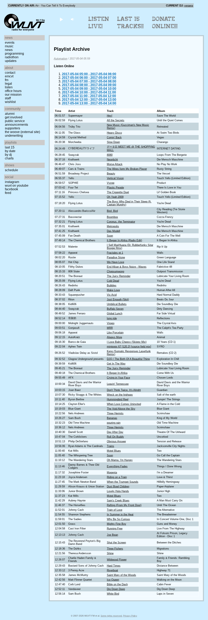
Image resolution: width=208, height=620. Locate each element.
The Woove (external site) (22, 132)
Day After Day (115, 432)
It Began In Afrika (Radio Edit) (124, 240)
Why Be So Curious (118, 519)
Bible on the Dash (117, 584)
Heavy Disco (114, 132)
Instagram (12, 182)
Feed (8, 193)
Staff (8, 98)
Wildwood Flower (117, 559)
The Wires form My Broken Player (127, 168)
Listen (9, 87)
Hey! (109, 115)
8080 (110, 154)
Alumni (10, 113)
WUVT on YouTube (16, 185)
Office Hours (13, 91)
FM (6, 80)
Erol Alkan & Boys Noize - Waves (126, 266)
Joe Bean (112, 534)
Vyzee (110, 182)
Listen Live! (98, 22)
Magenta (112, 472)
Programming (14, 53)
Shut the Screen (116, 542)
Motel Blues (114, 450)
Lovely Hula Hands (118, 491)
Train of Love (114, 509)
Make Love (113, 290)
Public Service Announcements (16, 122)
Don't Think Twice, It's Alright (124, 390)
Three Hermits (115, 413)
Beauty (111, 173)
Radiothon (11, 57)
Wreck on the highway (120, 394)
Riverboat (112, 570)
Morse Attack (114, 164)
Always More (114, 337)
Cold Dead (113, 280)
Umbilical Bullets (117, 304)
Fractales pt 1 (115, 252)
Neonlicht (112, 159)
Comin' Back (114, 137)
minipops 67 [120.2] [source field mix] (129, 346)
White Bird (113, 593)
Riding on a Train (117, 477)
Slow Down (113, 142)
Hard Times (113, 565)
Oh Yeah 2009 (115, 196)
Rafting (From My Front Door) (124, 505)
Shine (110, 553)
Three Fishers (115, 548)
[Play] (61, 19)
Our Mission (13, 94)
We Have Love (115, 262)
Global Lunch (114, 313)
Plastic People (115, 187)
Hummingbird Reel (117, 399)
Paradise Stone (116, 257)
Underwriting (14, 135)
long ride (112, 318)
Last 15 (9, 147)
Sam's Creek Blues (118, 500)
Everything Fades (117, 466)
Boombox (112, 217)
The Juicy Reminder (118, 276)
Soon (110, 235)
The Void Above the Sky (121, 408)
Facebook (11, 189)
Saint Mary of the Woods (121, 575)
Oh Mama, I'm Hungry (120, 460)
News (9, 50)
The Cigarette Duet (118, 192)
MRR (110, 327)
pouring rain (113, 422)
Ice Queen (113, 579)
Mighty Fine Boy (116, 523)
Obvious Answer (116, 441)
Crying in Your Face (118, 377)
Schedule (11, 170)
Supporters (12, 128)
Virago (110, 323)
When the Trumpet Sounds (122, 481)
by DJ (8, 154)
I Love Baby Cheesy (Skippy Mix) (126, 341)
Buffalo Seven (115, 308)
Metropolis (113, 226)
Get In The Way (116, 363)
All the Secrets (115, 120)
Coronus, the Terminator (121, 221)
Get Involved (13, 117)
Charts (9, 158)
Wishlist (10, 102)
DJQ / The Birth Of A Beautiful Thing (128, 358)
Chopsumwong (115, 271)
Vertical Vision (115, 178)
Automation (60, 58)
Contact (10, 72)
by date (10, 151)
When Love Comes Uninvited (124, 404)
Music (9, 46)
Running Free (114, 528)
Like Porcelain (115, 332)
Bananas (112, 418)
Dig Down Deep (116, 589)
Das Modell (113, 231)
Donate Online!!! (165, 22)
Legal (8, 83)
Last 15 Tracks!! (130, 22)
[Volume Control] (72, 19)
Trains (110, 446)
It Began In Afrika (117, 372)
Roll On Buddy (115, 436)
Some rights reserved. (111, 616)
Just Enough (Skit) (118, 299)
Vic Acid (112, 294)
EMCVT (9, 76)
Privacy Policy (130, 616)
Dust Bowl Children (118, 486)
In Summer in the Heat (120, 514)
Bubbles (111, 285)
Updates (10, 61)
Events (9, 42)
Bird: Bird (112, 210)
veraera (188, 5)
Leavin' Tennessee (118, 383)
